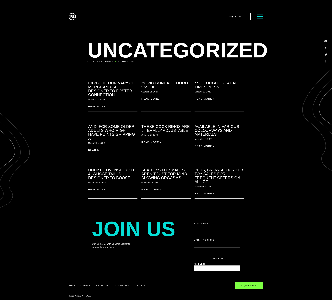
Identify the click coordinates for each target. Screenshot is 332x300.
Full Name (201, 223)
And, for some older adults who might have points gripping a (111, 132)
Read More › (98, 106)
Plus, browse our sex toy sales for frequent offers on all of (219, 176)
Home (72, 286)
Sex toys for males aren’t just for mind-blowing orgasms (164, 174)
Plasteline (102, 286)
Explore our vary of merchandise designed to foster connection (111, 89)
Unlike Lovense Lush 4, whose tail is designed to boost (111, 174)
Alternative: (199, 264)
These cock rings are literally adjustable (165, 128)
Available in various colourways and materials (217, 130)
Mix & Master (121, 286)
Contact (85, 286)
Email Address (204, 240)
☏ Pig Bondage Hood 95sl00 (164, 85)
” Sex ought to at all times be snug (217, 85)
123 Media (140, 286)
